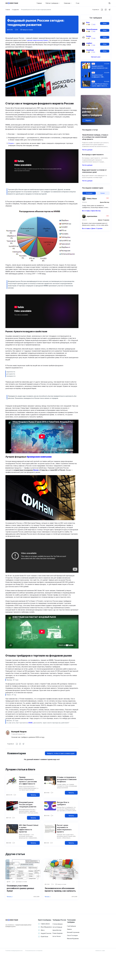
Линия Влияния (91, 29)
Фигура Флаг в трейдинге (63, 803)
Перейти (88, 120)
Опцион (11, 143)
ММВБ (30, 723)
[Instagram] (106, 10)
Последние (89, 193)
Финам (35, 470)
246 (94, 38)
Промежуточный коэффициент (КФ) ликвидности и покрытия (100, 76)
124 (94, 52)
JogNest (89, 43)
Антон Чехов (57, 936)
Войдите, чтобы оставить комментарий (60, 753)
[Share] (102, 10)
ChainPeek (90, 50)
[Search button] (109, 3)
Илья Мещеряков (46, 927)
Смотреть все (95, 57)
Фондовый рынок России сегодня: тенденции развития (27, 804)
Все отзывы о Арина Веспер (91, 210)
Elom (88, 22)
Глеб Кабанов (71, 926)
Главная (39, 3)
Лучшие (102, 193)
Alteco (42, 930)
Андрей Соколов (46, 933)
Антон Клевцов (57, 927)
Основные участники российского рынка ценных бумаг (20, 888)
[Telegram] (109, 10)
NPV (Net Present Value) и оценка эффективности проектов (28, 828)
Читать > (10, 896)
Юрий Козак (44, 936)
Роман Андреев (57, 933)
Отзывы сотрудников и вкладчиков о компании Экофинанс (67, 779)
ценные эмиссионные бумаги (37, 40)
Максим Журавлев (73, 938)
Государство (15, 9)
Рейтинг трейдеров (52, 3)
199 (94, 45)
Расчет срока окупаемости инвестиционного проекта (64, 828)
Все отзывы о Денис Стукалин (92, 228)
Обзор (104, 23)
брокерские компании (39, 456)
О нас (77, 3)
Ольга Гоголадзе (72, 935)
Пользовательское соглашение (33, 950)
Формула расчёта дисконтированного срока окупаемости (100, 67)
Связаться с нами (100, 950)
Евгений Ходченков (73, 932)
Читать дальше (87, 149)
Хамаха (69, 929)
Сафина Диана (45, 924)
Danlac (88, 36)
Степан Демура (58, 924)
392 (94, 31)
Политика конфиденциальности (13, 950)
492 (94, 24)
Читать (33, 795)
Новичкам (67, 3)
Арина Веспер (57, 930)
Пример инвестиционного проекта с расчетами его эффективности (28, 780)
